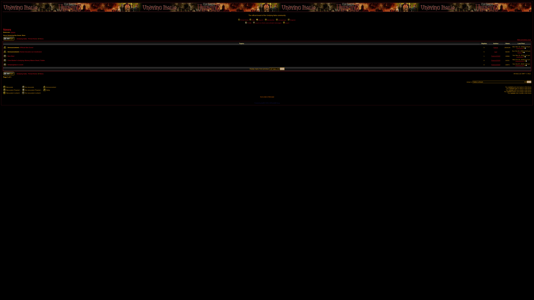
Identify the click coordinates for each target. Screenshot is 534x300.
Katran (13, 32)
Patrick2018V (495, 56)
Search (260, 20)
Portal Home (244, 20)
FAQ (253, 20)
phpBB (263, 103)
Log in (287, 23)
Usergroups (282, 20)
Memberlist (270, 20)
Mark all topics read (524, 39)
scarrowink (519, 48)
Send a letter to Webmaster (267, 97)
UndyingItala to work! (15, 65)
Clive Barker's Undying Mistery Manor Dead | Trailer (26, 60)
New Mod (11, 56)
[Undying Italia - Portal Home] (267, 7)
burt (496, 52)
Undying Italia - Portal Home (27, 39)
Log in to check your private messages (268, 23)
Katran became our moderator (31, 52)
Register (293, 20)
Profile (249, 23)
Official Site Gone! (26, 47)
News (7, 29)
